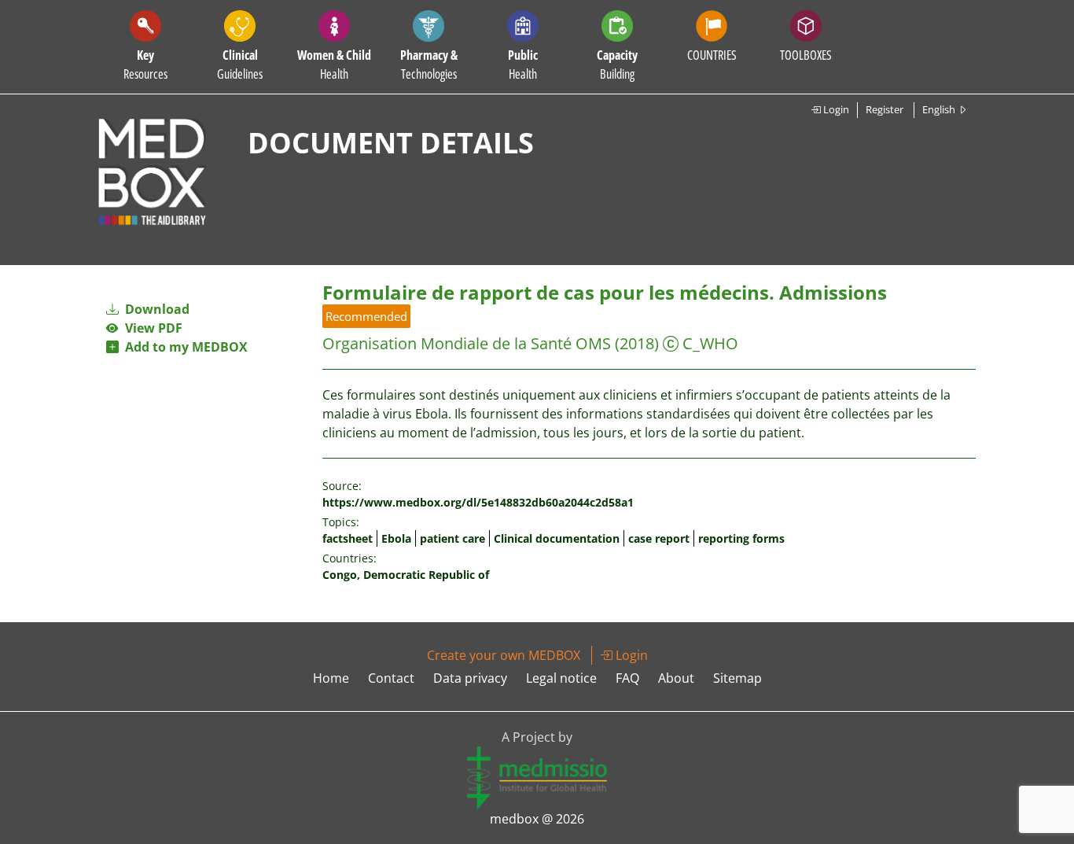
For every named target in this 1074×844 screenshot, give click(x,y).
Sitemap (737, 678)
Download (155, 309)
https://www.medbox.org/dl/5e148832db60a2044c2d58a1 (478, 502)
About (676, 678)
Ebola (396, 538)
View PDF (150, 328)
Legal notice (561, 678)
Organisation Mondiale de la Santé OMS (466, 343)
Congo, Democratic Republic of (405, 574)
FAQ (627, 678)
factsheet (347, 538)
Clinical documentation (557, 538)
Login (835, 109)
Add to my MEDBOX (183, 347)
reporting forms (741, 538)
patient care (452, 538)
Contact (391, 678)
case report (659, 538)
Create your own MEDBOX (503, 655)
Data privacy (470, 678)
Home (331, 678)
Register (884, 109)
